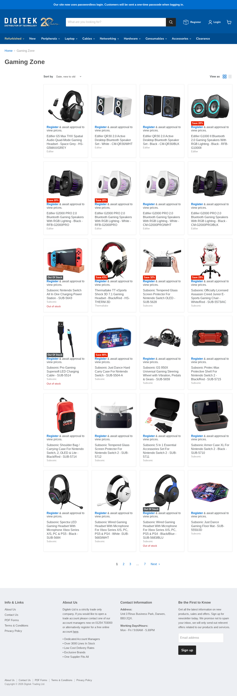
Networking (108, 39)
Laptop (70, 39)
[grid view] (224, 76)
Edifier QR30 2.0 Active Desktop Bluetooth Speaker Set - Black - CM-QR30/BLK (161, 140)
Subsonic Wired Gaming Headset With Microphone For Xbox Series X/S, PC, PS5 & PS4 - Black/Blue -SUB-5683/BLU (160, 530)
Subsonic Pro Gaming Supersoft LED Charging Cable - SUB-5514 (63, 371)
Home (9, 50)
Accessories (180, 39)
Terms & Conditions (16, 625)
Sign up (187, 650)
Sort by (48, 76)
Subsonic (52, 301)
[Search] (171, 22)
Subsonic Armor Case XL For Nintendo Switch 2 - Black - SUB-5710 (210, 448)
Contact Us (11, 614)
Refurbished (13, 39)
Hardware (131, 39)
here (75, 631)
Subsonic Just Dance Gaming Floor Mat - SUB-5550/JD (207, 526)
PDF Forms (12, 620)
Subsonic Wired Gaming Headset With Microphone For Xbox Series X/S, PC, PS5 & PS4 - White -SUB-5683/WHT (112, 530)
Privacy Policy (13, 630)
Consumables (155, 39)
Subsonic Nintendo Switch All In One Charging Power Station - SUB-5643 (64, 294)
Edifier (50, 151)
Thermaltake (101, 305)
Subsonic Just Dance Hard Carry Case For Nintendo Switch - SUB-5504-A (112, 371)
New (32, 39)
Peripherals (49, 39)
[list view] (229, 76)
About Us (10, 609)
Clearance (203, 39)
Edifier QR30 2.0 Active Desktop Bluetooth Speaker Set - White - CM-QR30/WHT (114, 140)
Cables (87, 39)
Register (53, 127)
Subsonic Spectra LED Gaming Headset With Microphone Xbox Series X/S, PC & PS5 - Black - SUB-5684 (63, 530)
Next (154, 564)
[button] (215, 22)
